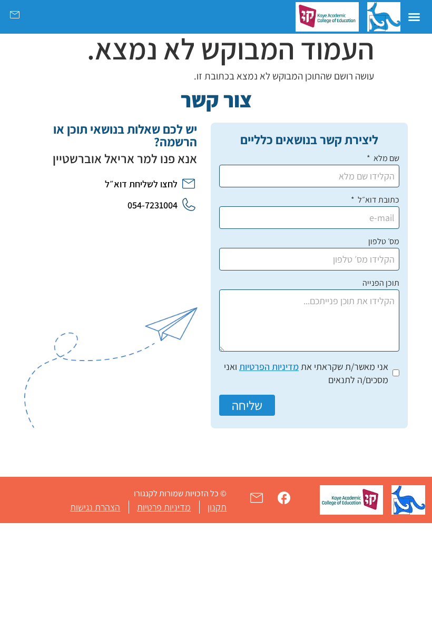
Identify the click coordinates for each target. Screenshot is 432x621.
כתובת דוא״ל (377, 200)
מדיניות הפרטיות (269, 366)
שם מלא (385, 159)
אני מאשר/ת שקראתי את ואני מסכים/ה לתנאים (306, 373)
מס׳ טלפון (383, 242)
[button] (414, 16)
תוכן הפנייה (380, 283)
